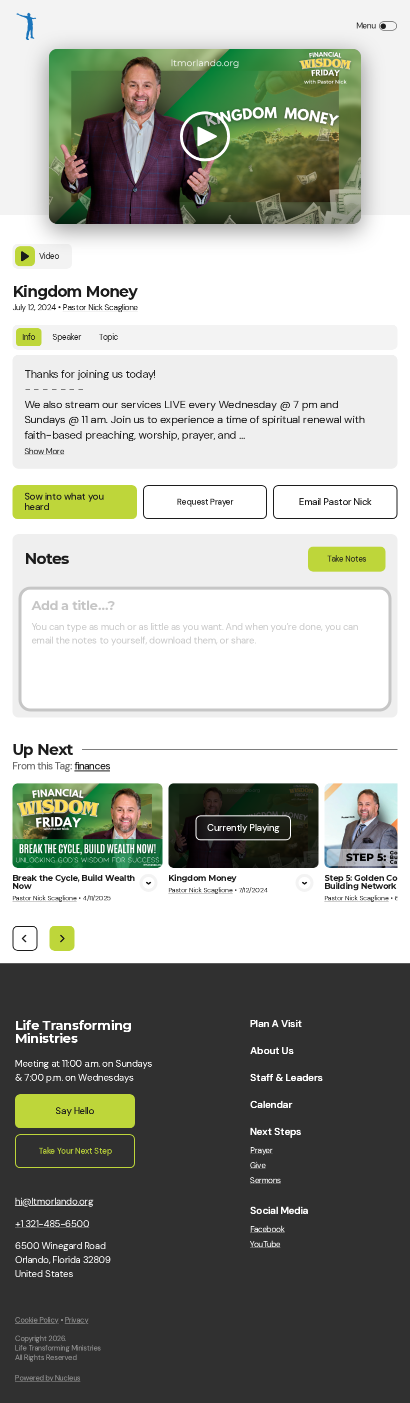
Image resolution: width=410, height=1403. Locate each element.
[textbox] (205, 649)
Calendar (271, 1104)
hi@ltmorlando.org (54, 1201)
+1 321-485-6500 (52, 1224)
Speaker (66, 337)
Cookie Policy (36, 1320)
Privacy (76, 1320)
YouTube (265, 1245)
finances (92, 765)
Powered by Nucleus (47, 1378)
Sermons (265, 1181)
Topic (108, 337)
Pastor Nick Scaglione (100, 307)
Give (258, 1166)
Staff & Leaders (286, 1077)
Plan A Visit (276, 1023)
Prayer (261, 1151)
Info (28, 337)
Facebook (267, 1230)
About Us (272, 1050)
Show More (44, 452)
